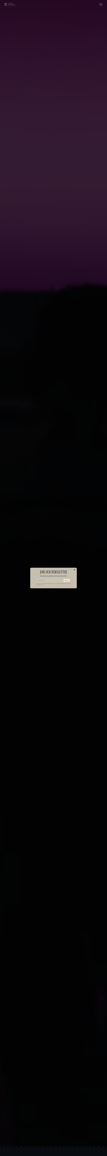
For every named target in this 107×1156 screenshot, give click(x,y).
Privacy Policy (62, 583)
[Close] (74, 570)
